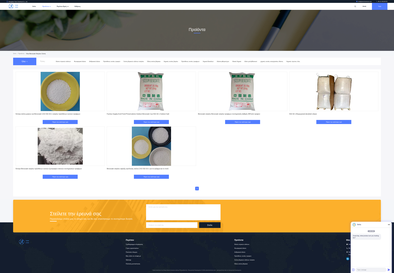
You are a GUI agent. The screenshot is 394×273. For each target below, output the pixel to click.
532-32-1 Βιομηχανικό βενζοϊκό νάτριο (303, 114)
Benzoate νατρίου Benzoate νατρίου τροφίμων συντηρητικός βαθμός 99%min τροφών (229, 114)
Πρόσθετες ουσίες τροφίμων (190, 61)
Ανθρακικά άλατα (94, 61)
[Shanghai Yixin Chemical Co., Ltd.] (13, 6)
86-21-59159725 (382, 1)
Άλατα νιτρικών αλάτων (63, 61)
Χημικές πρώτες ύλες (293, 61)
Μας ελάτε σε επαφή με (133, 256)
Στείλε (209, 225)
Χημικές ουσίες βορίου (171, 61)
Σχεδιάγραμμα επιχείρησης (134, 244)
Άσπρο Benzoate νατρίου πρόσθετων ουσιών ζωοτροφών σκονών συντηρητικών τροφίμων (49, 169)
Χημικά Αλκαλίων (208, 61)
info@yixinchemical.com (365, 1)
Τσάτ (379, 6)
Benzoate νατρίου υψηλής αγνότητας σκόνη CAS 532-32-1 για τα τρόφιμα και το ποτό (137, 169)
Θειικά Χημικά (236, 61)
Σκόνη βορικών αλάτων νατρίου (134, 61)
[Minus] (389, 224)
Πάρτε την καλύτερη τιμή (60, 122)
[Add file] (353, 269)
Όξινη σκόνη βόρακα (153, 61)
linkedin (347, 258)
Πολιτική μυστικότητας (133, 264)
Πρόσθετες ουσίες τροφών (111, 61)
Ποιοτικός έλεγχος (131, 252)
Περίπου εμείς (62, 6)
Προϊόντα (45, 6)
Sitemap (128, 260)
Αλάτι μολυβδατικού (250, 61)
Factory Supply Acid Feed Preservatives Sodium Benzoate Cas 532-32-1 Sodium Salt (138, 114)
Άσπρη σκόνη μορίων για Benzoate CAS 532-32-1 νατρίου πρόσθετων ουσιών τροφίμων (48, 114)
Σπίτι (34, 6)
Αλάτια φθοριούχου (223, 61)
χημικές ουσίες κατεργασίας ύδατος (271, 61)
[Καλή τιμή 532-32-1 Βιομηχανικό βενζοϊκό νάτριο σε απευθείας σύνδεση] (333, 91)
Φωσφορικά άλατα (80, 61)
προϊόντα (21, 53)
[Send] (389, 269)
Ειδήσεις (78, 6)
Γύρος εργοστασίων (132, 248)
